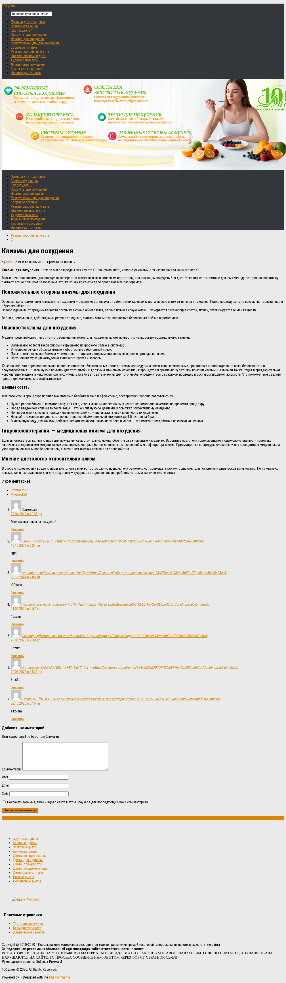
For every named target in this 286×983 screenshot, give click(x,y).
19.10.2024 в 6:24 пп (25, 545)
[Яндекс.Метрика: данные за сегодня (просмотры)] (25, 899)
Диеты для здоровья (28, 860)
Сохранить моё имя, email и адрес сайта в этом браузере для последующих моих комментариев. (78, 802)
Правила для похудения (28, 22)
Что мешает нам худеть (28, 56)
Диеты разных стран (28, 873)
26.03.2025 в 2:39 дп (25, 640)
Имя (5, 777)
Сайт (5, 794)
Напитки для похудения (27, 39)
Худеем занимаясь (24, 60)
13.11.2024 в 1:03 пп (25, 577)
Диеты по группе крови (29, 856)
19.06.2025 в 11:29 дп (26, 672)
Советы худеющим (24, 26)
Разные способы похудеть (30, 51)
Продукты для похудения (29, 34)
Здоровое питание (24, 47)
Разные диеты (23, 877)
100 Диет (8, 6)
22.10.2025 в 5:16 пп (25, 703)
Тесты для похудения (26, 69)
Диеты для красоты (27, 864)
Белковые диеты (25, 851)
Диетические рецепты (29, 932)
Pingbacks (19, 494)
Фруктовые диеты (26, 839)
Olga (9, 262)
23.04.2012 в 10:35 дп (26, 514)
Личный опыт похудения (28, 64)
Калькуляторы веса (27, 928)
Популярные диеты (27, 881)
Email (5, 785)
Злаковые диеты (25, 847)
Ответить (17, 529)
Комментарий (11, 769)
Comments (19, 490)
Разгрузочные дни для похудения (35, 43)
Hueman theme (59, 977)
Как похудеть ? (22, 30)
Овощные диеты (25, 843)
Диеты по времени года (30, 868)
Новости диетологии (26, 73)
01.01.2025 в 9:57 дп (25, 609)
